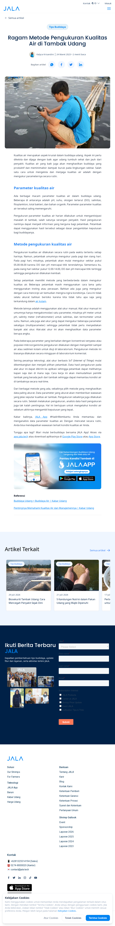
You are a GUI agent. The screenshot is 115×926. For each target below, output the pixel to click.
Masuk (108, 3)
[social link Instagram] (24, 877)
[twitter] (71, 64)
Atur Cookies (51, 918)
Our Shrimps (13, 772)
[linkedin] (80, 64)
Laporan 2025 (66, 836)
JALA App (41, 416)
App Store (94, 436)
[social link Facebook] (8, 877)
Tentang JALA (66, 772)
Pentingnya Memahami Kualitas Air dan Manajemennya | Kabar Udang (54, 508)
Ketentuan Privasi (68, 800)
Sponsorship (66, 827)
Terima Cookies (98, 918)
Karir (61, 776)
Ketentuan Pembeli (69, 791)
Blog (61, 781)
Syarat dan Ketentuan (70, 805)
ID (95, 3)
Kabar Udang (13, 797)
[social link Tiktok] (30, 877)
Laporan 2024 (66, 841)
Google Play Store (72, 436)
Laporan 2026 (66, 831)
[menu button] (109, 8)
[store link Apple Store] (19, 887)
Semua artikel (16, 18)
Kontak (86, 3)
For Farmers (13, 776)
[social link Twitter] (14, 877)
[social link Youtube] (35, 877)
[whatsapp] (51, 64)
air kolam (40, 301)
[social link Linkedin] (19, 877)
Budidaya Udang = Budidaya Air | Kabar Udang (40, 500)
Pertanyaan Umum (68, 810)
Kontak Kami (65, 786)
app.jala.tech (21, 436)
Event (62, 822)
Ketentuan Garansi (68, 796)
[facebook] (61, 64)
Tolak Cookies (73, 918)
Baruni (10, 792)
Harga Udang (14, 801)
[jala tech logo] (11, 8)
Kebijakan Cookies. (67, 910)
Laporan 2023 (66, 846)
